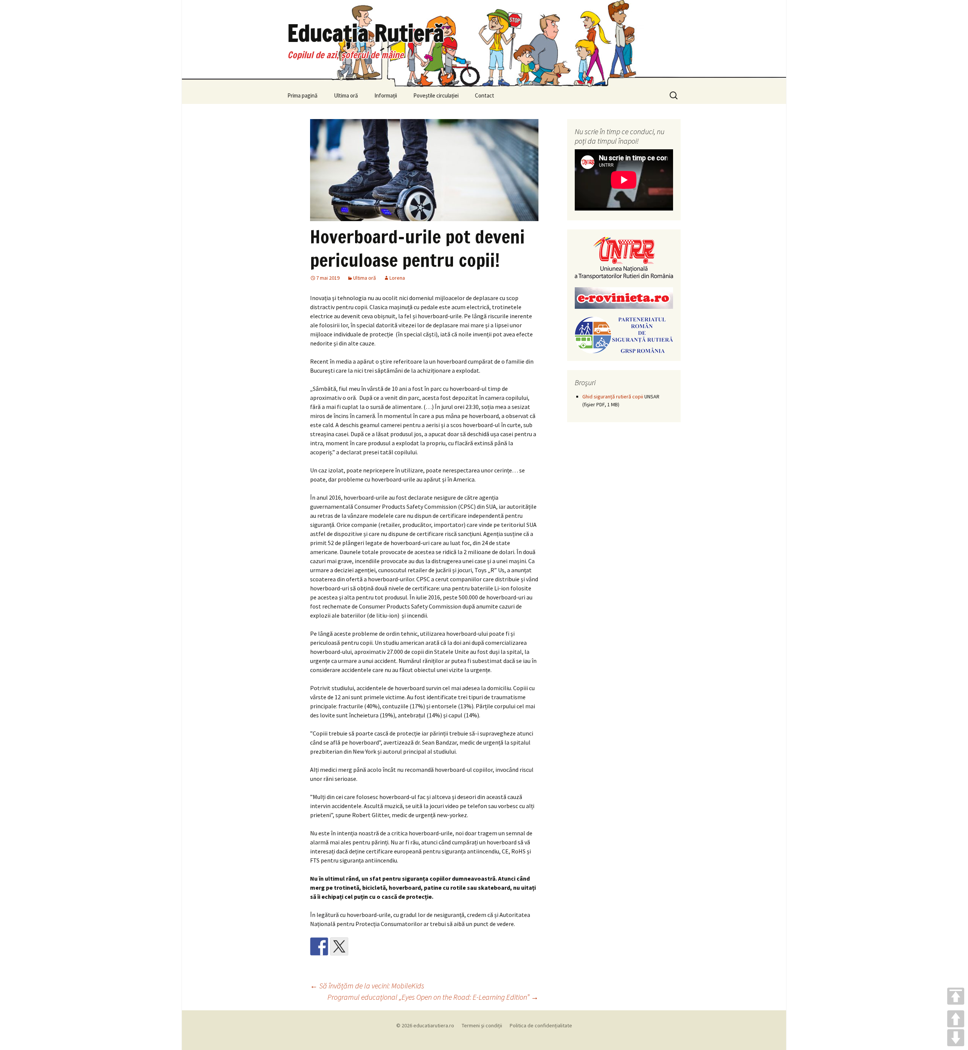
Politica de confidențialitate (541, 1025)
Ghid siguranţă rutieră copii (612, 396)
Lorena (397, 277)
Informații (385, 95)
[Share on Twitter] (339, 946)
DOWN (955, 1037)
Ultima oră (346, 95)
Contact (484, 95)
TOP (955, 996)
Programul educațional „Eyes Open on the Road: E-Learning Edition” (432, 997)
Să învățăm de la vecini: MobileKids (367, 985)
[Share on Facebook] (319, 946)
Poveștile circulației (436, 95)
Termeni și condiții (482, 1025)
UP (955, 1018)
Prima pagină (302, 95)
